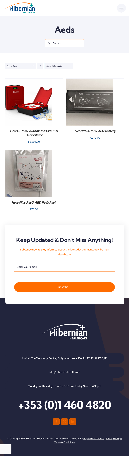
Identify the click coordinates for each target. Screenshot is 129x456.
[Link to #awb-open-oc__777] (121, 8)
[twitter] (64, 421)
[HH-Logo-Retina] (19, 3)
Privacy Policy (113, 438)
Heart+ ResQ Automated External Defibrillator (34, 133)
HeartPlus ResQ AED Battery (95, 131)
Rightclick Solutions (93, 438)
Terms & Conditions (64, 442)
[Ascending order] (40, 66)
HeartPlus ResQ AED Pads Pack (33, 202)
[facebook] (56, 421)
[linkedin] (72, 421)
